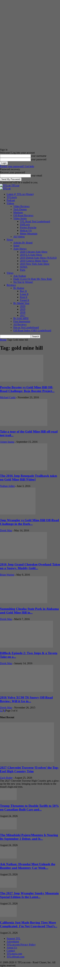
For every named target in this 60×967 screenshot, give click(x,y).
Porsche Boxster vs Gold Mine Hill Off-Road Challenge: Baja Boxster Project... (27, 389)
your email (36, 175)
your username (38, 155)
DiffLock (25, 224)
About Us (12, 947)
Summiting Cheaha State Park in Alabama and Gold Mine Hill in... (29, 610)
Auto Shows (19, 248)
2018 (22, 312)
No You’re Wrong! (23, 282)
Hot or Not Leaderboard (26, 327)
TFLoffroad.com (15, 956)
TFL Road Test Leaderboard (35, 221)
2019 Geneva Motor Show (34, 260)
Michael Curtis (8, 397)
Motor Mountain (28, 233)
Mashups (18, 212)
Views (10, 272)
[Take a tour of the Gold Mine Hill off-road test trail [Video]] (23, 425)
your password (38, 159)
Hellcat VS (26, 230)
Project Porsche (28, 227)
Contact (11, 950)
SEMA (24, 266)
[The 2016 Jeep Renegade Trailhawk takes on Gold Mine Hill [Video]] (23, 469)
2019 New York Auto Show (35, 263)
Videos (10, 203)
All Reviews (19, 324)
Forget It (24, 300)
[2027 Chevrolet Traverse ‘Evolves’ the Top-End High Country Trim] (27, 761)
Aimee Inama (7, 441)
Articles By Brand (22, 242)
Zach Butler (6, 777)
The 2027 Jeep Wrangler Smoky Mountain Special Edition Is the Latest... (29, 895)
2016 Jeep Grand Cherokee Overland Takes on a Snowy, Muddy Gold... (30, 566)
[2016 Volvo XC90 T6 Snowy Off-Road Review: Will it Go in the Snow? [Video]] (26, 690)
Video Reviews (21, 206)
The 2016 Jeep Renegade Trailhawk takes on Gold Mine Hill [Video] (28, 477)
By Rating (18, 288)
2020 (22, 306)
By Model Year (21, 303)
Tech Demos (20, 209)
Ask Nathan (19, 276)
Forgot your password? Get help (17, 166)
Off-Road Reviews (23, 215)
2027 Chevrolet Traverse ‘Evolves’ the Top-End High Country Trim (29, 769)
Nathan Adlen (7, 486)
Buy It (23, 291)
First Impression (21, 321)
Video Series (20, 218)
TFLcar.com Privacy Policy (21, 944)
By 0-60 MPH (20, 318)
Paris (22, 269)
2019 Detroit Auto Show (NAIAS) (38, 257)
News (10, 239)
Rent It (23, 297)
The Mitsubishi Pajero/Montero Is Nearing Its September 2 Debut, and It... (29, 837)
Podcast (11, 200)
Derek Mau (6, 530)
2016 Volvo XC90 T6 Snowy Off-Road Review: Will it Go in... (26, 699)
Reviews (11, 285)
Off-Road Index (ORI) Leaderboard (32, 330)
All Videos (19, 236)
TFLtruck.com (14, 953)
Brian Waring (7, 574)
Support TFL (13, 938)
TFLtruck (12, 197)
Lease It (24, 294)
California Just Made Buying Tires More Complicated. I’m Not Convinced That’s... (28, 924)
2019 (22, 309)
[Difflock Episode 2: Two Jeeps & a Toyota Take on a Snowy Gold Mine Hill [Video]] (26, 646)
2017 (22, 315)
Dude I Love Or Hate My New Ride (32, 279)
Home (3, 339)
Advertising (13, 941)
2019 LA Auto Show (31, 254)
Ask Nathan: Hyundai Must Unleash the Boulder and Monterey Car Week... (27, 866)
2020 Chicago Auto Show (34, 251)
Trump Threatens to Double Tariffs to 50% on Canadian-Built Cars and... (29, 807)
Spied (16, 245)
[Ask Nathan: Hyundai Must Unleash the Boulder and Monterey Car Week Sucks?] (8, 857)
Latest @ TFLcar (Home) (20, 194)
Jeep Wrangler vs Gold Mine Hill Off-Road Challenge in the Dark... (29, 522)
